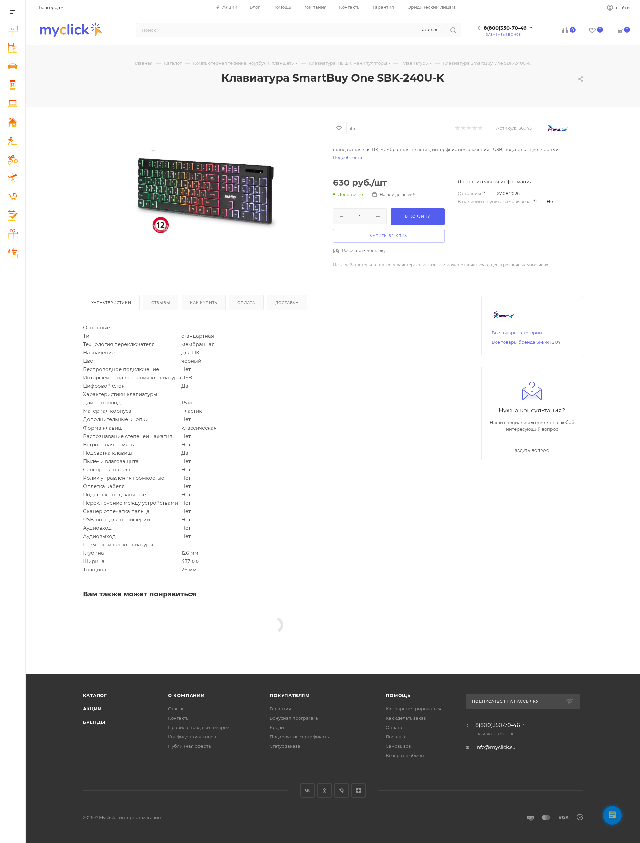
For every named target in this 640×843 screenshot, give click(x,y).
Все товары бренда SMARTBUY (526, 342)
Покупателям (290, 695)
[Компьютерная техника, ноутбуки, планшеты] (14, 104)
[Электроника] (14, 30)
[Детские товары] (14, 197)
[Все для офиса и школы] (14, 216)
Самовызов (398, 746)
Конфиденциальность (192, 736)
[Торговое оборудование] (14, 254)
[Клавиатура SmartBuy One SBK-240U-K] (208, 193)
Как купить (203, 302)
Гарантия (280, 708)
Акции (92, 708)
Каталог (95, 695)
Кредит (278, 727)
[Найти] (453, 30)
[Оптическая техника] (14, 179)
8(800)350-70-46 (505, 28)
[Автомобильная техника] (14, 67)
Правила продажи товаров (198, 727)
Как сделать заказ (406, 718)
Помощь (398, 695)
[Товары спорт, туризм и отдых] (14, 160)
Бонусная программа (294, 718)
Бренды (94, 722)
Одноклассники (324, 790)
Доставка (287, 302)
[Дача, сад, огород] (14, 142)
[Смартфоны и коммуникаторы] (14, 86)
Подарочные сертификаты (300, 736)
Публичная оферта (189, 746)
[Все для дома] (14, 123)
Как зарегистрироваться (413, 708)
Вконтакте (307, 790)
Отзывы (160, 302)
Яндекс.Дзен (358, 790)
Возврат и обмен (405, 755)
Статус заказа (285, 746)
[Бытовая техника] (14, 48)
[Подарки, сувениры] (14, 235)
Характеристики (111, 302)
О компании (186, 695)
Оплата (246, 302)
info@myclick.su (495, 747)
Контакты (178, 718)
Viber (341, 790)
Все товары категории (517, 332)
